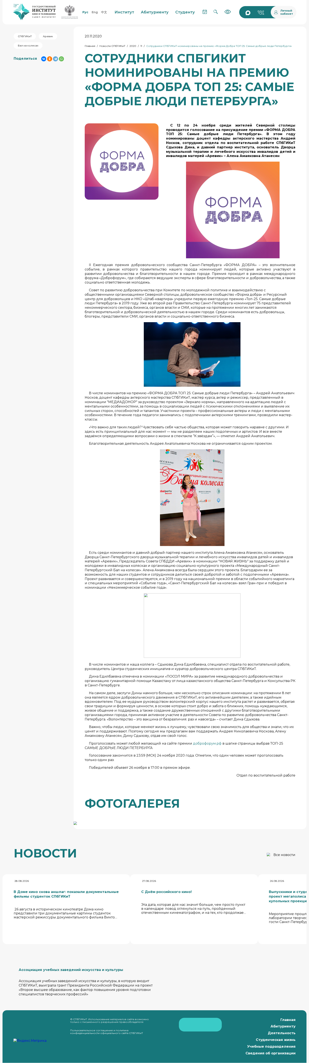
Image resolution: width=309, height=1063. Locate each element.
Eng (95, 12)
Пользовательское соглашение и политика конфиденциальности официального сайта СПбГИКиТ (106, 1032)
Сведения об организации (271, 1053)
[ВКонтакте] (43, 58)
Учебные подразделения (271, 1046)
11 (141, 45)
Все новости (284, 855)
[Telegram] (55, 58)
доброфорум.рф (207, 743)
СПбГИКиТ (25, 36)
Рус (85, 12)
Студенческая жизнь (276, 1040)
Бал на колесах (28, 45)
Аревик (48, 36)
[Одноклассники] (49, 58)
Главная (90, 45)
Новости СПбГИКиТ (112, 45)
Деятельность (282, 1033)
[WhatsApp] (61, 58)
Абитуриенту (283, 1026)
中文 (104, 12)
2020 (132, 45)
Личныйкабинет (286, 12)
